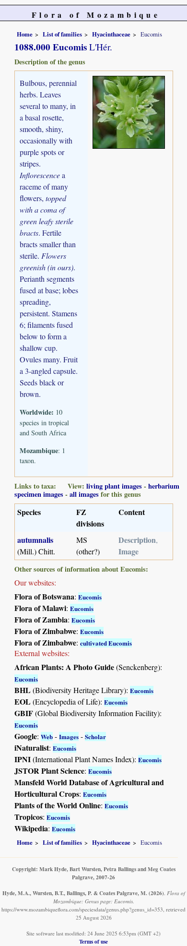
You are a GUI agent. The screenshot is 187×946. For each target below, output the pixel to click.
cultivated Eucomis (106, 642)
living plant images (114, 486)
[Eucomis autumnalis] (129, 111)
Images (69, 736)
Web (47, 736)
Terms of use (93, 941)
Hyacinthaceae (111, 34)
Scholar (95, 736)
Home (25, 34)
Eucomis (90, 596)
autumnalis (35, 539)
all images (84, 494)
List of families (62, 34)
